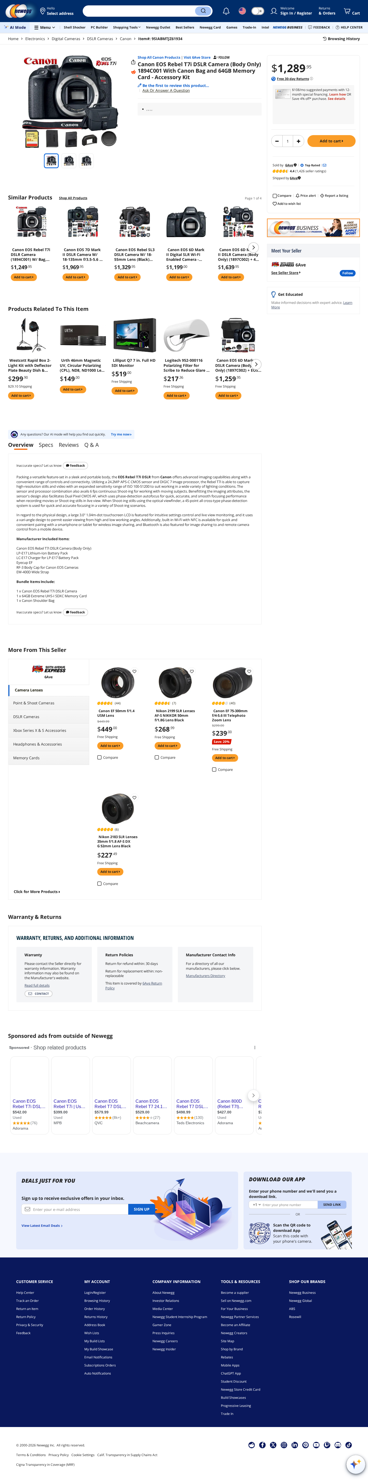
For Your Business (234, 1308)
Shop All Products (73, 198)
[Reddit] (133, 72)
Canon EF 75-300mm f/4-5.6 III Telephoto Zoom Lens (230, 715)
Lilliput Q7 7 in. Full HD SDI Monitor (133, 363)
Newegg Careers (165, 1341)
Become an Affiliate (235, 1325)
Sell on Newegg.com (236, 1300)
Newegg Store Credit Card (240, 1389)
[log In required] (134, 671)
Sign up (142, 1209)
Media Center (162, 1308)
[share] (133, 62)
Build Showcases (233, 1397)
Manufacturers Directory (205, 975)
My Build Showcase (98, 1349)
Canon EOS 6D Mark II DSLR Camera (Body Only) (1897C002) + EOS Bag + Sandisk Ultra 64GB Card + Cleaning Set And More (238, 365)
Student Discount (234, 1381)
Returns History (95, 1317)
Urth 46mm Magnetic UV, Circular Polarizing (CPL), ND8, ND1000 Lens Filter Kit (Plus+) (83, 365)
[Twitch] (327, 1444)
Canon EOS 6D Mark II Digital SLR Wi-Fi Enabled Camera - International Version (186, 254)
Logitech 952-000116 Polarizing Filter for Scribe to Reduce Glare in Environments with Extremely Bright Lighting (187, 365)
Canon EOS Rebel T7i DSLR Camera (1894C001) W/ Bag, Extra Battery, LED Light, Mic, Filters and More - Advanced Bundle (31, 254)
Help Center (25, 1292)
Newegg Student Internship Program (179, 1317)
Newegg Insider (164, 1349)
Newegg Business (302, 1292)
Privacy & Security (29, 1325)
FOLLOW (347, 273)
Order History (94, 1308)
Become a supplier (235, 1292)
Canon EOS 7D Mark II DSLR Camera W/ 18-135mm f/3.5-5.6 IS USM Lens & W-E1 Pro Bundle (83, 254)
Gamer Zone (161, 1325)
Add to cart (331, 140)
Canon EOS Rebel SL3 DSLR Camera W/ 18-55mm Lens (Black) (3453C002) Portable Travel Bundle (134, 254)
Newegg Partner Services (240, 1317)
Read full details (37, 985)
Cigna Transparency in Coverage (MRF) (45, 1464)
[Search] (203, 11)
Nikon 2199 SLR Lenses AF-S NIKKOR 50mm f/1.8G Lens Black (175, 715)
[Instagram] (284, 1444)
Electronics (35, 38)
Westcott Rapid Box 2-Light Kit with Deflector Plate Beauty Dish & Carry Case (29, 365)
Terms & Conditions (31, 1455)
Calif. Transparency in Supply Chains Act (127, 1455)
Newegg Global (300, 1300)
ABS (292, 1308)
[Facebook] (262, 1444)
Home (13, 38)
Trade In (227, 1413)
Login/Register (95, 1292)
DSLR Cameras (100, 38)
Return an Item (27, 1308)
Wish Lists (91, 1333)
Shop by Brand (232, 1349)
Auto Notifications (97, 1373)
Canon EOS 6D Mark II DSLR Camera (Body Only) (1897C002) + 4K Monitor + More (238, 254)
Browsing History (97, 1300)
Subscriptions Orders (100, 1365)
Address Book (94, 1325)
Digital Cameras (66, 38)
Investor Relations (165, 1300)
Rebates (227, 1357)
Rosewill (295, 1317)
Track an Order (27, 1300)
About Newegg (163, 1292)
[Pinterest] (305, 1444)
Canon (125, 38)
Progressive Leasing (236, 1405)
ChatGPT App (231, 1373)
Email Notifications (98, 1357)
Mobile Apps (230, 1365)
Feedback (77, 465)
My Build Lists (94, 1341)
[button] (57, 11)
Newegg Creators (234, 1333)
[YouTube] (316, 1444)
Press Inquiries (163, 1333)
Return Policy (26, 1317)
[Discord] (338, 1444)
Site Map (227, 1341)
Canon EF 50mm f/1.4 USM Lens (115, 713)
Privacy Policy (58, 1455)
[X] (273, 1444)
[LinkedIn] (295, 1444)
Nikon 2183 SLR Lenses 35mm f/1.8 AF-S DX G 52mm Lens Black (117, 841)
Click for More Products (36, 891)
